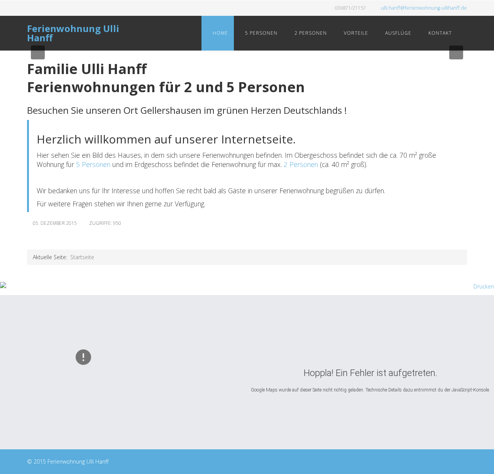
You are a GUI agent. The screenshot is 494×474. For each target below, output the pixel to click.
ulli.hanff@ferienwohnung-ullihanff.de (424, 8)
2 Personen (310, 33)
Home (219, 33)
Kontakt (439, 33)
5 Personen (260, 33)
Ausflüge (397, 33)
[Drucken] (247, 286)
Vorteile (355, 33)
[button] (38, 52)
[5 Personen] (75, 164)
